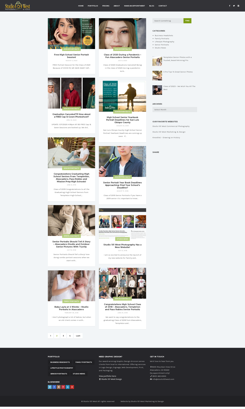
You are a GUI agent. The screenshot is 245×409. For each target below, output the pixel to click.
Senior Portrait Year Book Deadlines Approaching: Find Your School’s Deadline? (122, 185)
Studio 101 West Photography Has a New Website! (122, 245)
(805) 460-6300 (159, 376)
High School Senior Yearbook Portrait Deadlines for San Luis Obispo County (122, 120)
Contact (162, 6)
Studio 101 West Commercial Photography (170, 126)
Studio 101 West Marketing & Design (168, 132)
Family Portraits (71, 301)
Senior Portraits (71, 49)
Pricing (105, 6)
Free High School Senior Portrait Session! (71, 56)
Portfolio (93, 6)
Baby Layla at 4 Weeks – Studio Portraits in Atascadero (71, 308)
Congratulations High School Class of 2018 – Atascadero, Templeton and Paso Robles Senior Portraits (122, 307)
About (117, 6)
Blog (151, 6)
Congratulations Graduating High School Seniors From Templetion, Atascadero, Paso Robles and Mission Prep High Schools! (71, 178)
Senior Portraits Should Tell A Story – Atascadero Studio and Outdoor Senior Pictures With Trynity (71, 244)
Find (187, 21)
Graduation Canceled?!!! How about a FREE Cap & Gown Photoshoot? (71, 115)
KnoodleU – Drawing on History (166, 137)
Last (78, 336)
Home (80, 6)
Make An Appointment (134, 6)
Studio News (122, 239)
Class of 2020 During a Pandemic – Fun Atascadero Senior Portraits (122, 56)
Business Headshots (164, 35)
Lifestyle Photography (164, 41)
